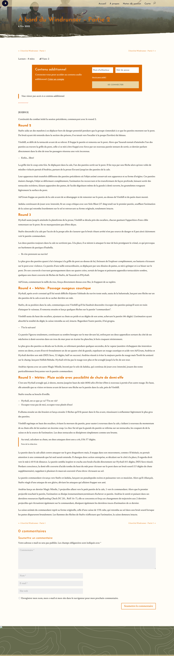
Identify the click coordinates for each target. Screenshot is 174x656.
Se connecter (115, 85)
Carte (148, 4)
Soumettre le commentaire (138, 606)
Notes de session (132, 4)
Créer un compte (56, 79)
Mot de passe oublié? (99, 77)
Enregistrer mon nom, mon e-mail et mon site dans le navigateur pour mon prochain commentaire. (69, 598)
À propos (114, 4)
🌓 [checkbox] (5, 3)
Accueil (102, 4)
